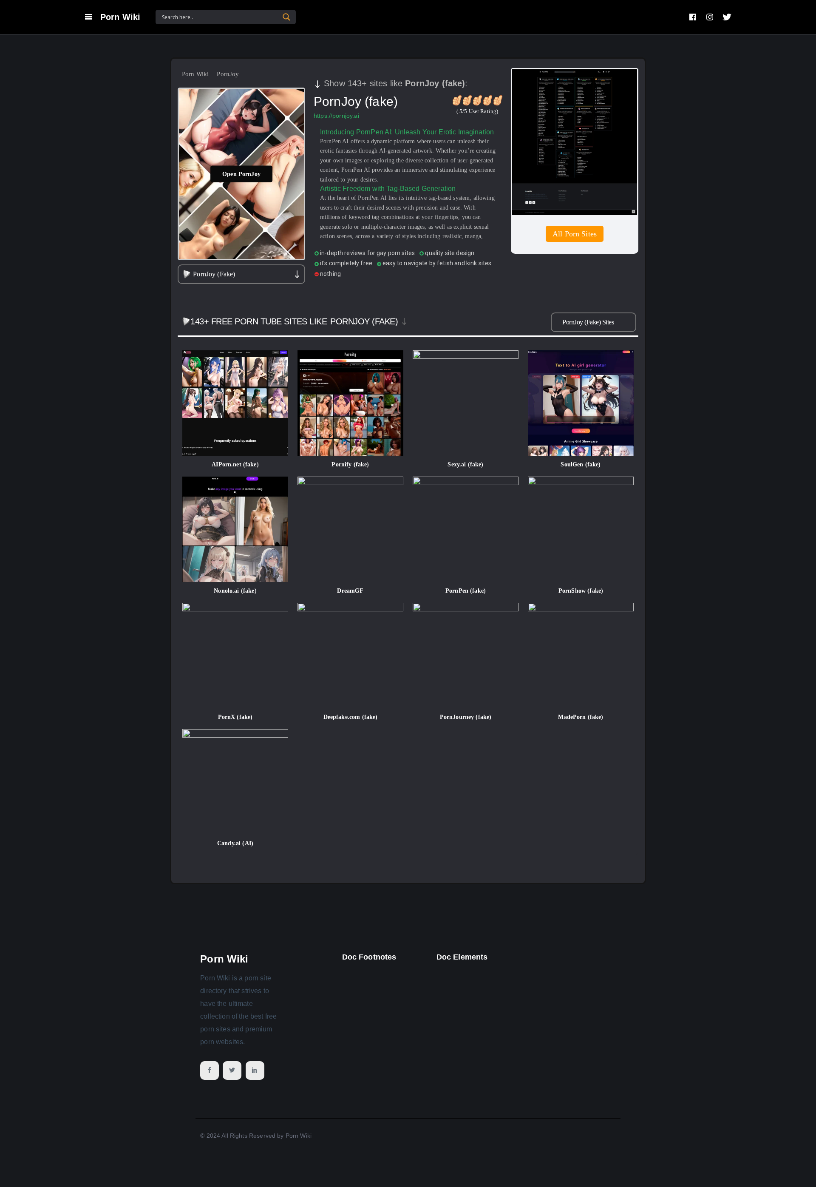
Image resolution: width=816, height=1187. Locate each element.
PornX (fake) (235, 717)
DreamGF (350, 591)
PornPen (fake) (465, 591)
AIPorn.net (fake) (235, 464)
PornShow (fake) (580, 591)
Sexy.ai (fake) (465, 464)
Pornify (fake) (350, 464)
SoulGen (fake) (581, 464)
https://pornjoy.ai (336, 115)
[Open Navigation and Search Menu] (88, 17)
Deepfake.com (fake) (350, 717)
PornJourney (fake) (466, 717)
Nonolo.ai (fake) (235, 591)
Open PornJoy (241, 173)
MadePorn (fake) (580, 717)
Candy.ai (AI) (235, 843)
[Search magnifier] (286, 17)
